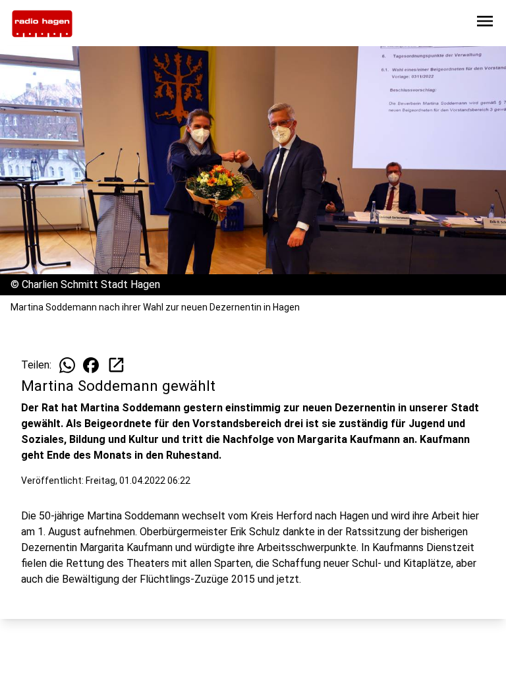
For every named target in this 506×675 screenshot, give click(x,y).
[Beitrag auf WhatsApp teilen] (67, 365)
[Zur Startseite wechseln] (42, 23)
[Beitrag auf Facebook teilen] (91, 365)
